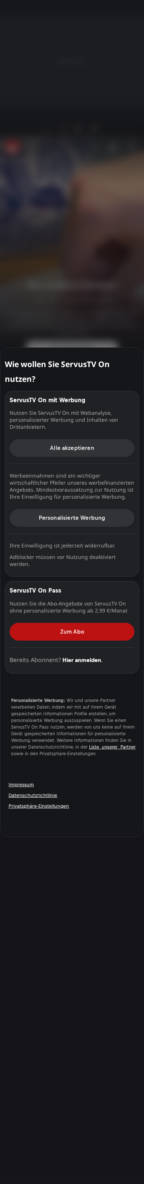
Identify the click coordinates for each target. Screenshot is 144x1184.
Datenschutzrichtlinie (32, 795)
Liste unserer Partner (112, 746)
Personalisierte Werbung (72, 518)
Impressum (21, 784)
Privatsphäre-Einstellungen (38, 806)
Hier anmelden (81, 660)
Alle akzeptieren (72, 448)
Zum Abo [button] (72, 631)
